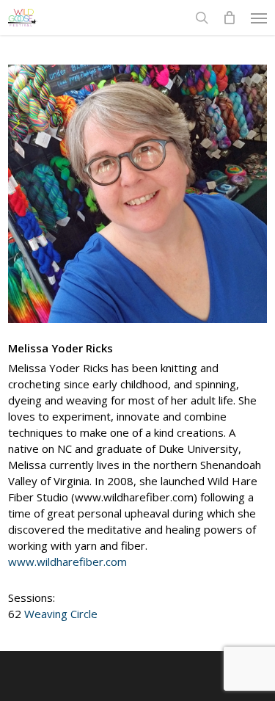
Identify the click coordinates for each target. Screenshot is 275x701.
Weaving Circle (61, 613)
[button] (259, 17)
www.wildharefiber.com (67, 561)
